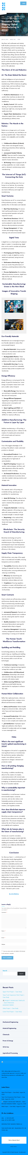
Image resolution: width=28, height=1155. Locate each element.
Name (3, 931)
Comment (4, 912)
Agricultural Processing (10, 1053)
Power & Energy (8, 1041)
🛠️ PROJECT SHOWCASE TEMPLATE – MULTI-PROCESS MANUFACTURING (14, 1003)
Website (3, 944)
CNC (11, 16)
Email (3, 937)
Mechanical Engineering (10, 1022)
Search (5, 971)
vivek (19, 39)
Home (3, 16)
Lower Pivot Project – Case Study (12, 1012)
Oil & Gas (6, 1047)
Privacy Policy (13, 1146)
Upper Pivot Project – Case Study (12, 992)
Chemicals (6, 1035)
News (8, 16)
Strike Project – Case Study (11, 1008)
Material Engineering (9, 1028)
